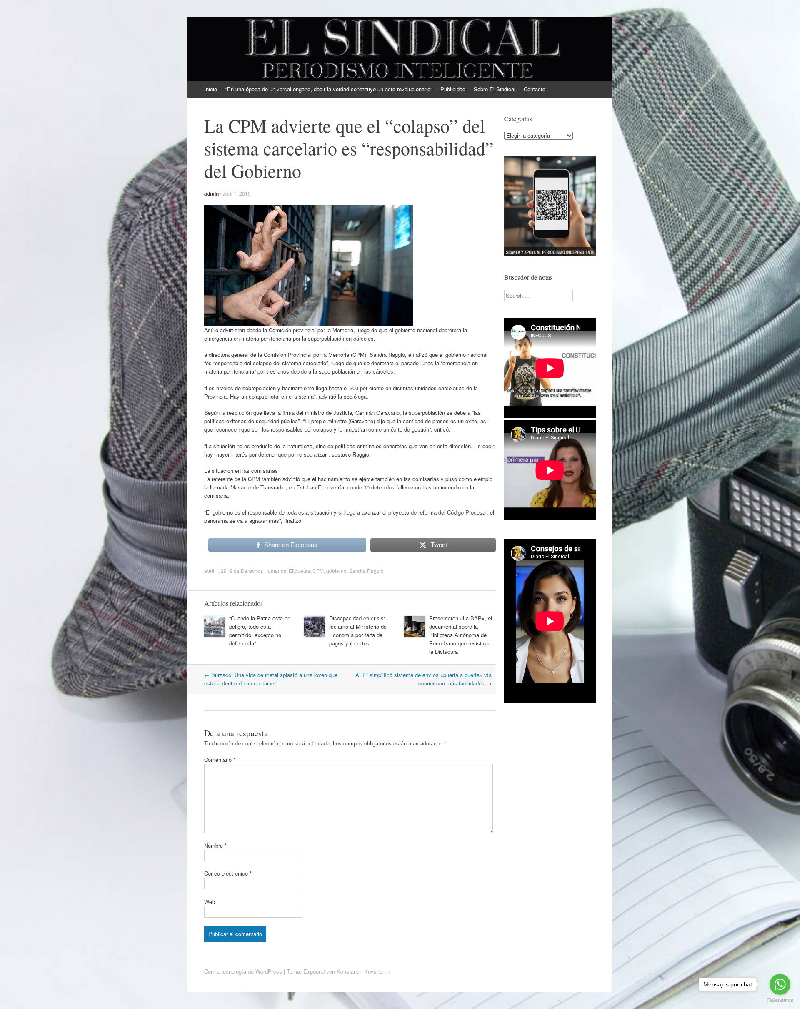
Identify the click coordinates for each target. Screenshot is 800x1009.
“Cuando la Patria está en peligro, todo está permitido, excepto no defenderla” (259, 630)
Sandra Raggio (366, 570)
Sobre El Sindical (494, 89)
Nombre (215, 845)
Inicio (210, 89)
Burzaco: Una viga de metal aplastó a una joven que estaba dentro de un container (271, 679)
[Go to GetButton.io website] (780, 1000)
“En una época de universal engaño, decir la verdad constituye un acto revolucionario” (328, 89)
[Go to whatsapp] (780, 984)
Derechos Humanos (263, 570)
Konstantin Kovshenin (363, 971)
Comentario (219, 759)
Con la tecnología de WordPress (243, 971)
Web (209, 902)
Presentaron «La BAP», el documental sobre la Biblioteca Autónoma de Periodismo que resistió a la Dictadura (460, 634)
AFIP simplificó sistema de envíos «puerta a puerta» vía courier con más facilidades (423, 679)
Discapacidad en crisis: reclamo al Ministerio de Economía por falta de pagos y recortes (358, 630)
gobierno (336, 570)
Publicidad (452, 89)
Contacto (534, 89)
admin (211, 193)
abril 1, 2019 (236, 193)
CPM (318, 570)
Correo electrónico (228, 873)
